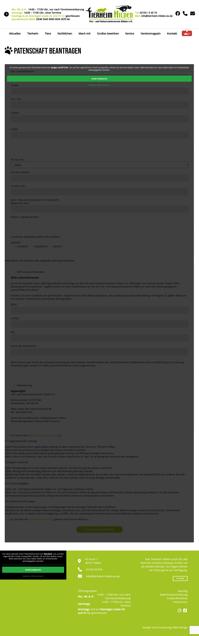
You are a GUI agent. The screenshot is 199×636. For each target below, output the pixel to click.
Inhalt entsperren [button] (99, 78)
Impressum (180, 602)
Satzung (182, 591)
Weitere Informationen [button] (99, 85)
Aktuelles (15, 33)
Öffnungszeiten (87, 591)
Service (129, 33)
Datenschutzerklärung (173, 594)
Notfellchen (65, 33)
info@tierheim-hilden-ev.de (103, 576)
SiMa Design (179, 627)
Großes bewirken (108, 33)
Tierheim (32, 33)
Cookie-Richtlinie (177, 598)
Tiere (48, 33)
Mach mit (85, 33)
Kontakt (172, 33)
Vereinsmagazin (151, 33)
